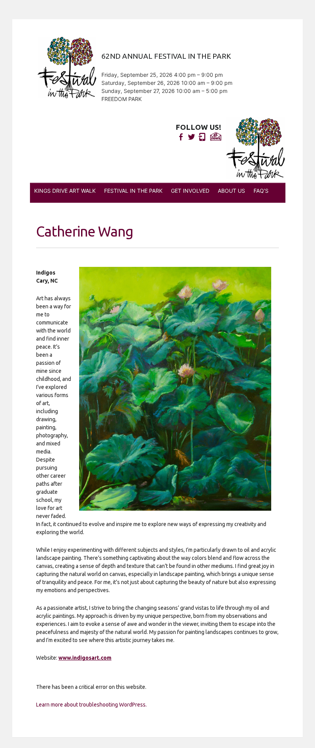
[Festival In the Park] (255, 148)
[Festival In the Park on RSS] (202, 137)
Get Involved (190, 190)
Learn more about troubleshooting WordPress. (91, 705)
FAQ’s (261, 190)
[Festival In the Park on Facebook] (181, 137)
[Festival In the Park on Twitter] (191, 137)
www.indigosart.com (84, 658)
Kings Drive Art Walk (65, 190)
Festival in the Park (133, 190)
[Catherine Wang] (175, 389)
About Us (231, 190)
